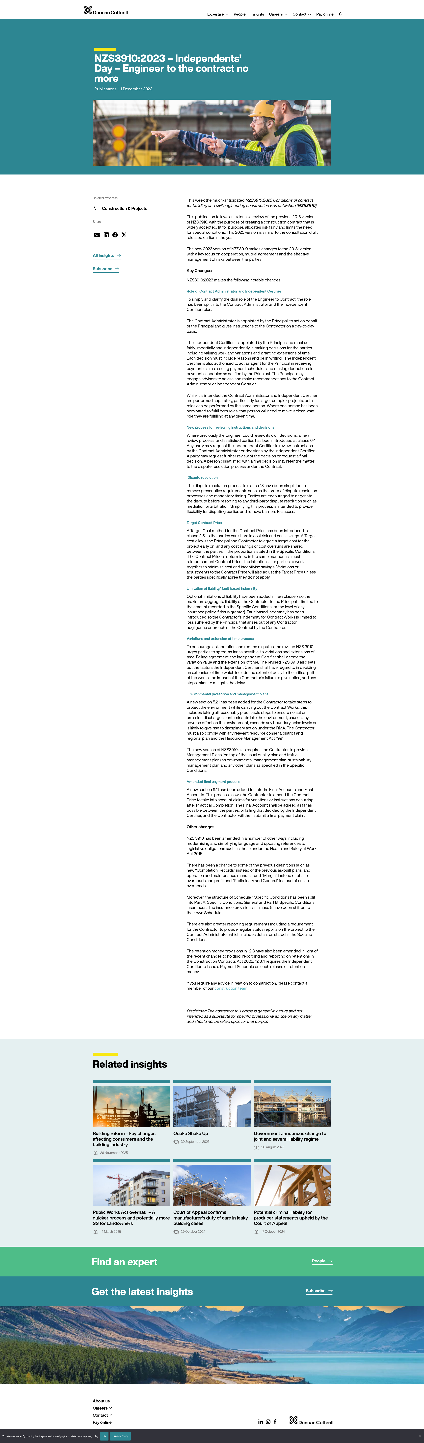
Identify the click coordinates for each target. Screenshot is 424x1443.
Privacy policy (120, 1436)
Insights (257, 14)
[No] (420, 1436)
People (240, 14)
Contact (299, 14)
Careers (276, 14)
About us (101, 1401)
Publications (105, 89)
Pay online (325, 14)
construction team (230, 988)
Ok (104, 1436)
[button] (97, 234)
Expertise (215, 14)
